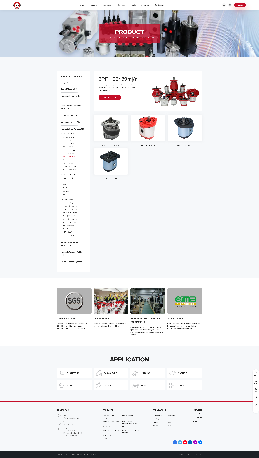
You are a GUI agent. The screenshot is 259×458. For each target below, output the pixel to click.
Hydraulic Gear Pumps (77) (72, 129)
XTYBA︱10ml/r (68, 229)
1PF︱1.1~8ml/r (68, 140)
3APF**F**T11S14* (111, 178)
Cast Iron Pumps (67, 200)
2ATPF (65, 188)
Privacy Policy (184, 454)
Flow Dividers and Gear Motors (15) (71, 243)
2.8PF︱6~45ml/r (69, 153)
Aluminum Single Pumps (136, 37)
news (199, 417)
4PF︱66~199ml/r (69, 225)
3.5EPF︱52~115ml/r (70, 219)
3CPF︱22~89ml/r (69, 216)
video (199, 414)
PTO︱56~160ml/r (69, 170)
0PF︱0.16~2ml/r (69, 137)
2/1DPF (65, 181)
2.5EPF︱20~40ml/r (70, 213)
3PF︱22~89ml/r (69, 157)
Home (104, 37)
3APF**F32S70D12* (185, 145)
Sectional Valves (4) (69, 115)
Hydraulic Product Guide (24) (71, 253)
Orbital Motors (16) (69, 89)
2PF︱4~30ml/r (68, 147)
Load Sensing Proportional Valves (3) (72, 106)
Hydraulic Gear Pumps (117, 37)
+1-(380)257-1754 (70, 424)
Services (197, 410)
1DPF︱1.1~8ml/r (68, 178)
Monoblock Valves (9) (70, 122)
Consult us (240, 5)
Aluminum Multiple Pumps (70, 175)
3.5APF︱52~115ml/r (70, 222)
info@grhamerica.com (71, 418)
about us (197, 421)
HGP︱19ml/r (67, 232)
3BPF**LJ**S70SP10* (111, 145)
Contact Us (63, 410)
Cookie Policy (197, 454)
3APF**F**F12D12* (148, 145)
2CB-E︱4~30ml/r (69, 166)
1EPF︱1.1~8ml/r (68, 203)
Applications (159, 410)
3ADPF (65, 194)
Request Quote (110, 97)
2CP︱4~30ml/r (68, 163)
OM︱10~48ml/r (68, 160)
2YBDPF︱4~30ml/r (70, 206)
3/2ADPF (66, 191)
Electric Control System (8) (71, 263)
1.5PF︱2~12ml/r (68, 144)
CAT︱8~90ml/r (68, 235)
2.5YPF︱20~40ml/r (70, 209)
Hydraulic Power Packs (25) (70, 97)
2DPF (65, 185)
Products (108, 410)
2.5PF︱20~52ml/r (69, 150)
